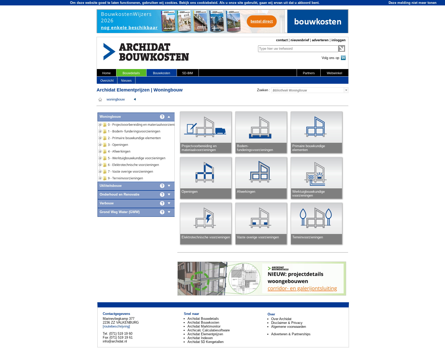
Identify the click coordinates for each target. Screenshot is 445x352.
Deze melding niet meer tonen (413, 3)
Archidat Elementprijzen (205, 334)
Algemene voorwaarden (288, 327)
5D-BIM (187, 73)
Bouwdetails (131, 73)
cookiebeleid (207, 3)
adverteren (320, 40)
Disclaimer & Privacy (287, 323)
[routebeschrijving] (116, 326)
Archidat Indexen (200, 338)
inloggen (338, 40)
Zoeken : (263, 90)
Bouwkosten (161, 73)
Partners (309, 73)
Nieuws (126, 80)
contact (282, 40)
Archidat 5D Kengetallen (205, 342)
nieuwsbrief (299, 40)
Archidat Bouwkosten (203, 322)
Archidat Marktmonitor (203, 326)
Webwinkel (334, 73)
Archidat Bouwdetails (203, 319)
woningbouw (116, 99)
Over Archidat (281, 319)
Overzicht (107, 80)
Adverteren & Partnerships (291, 334)
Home (106, 73)
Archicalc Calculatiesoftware (208, 330)
